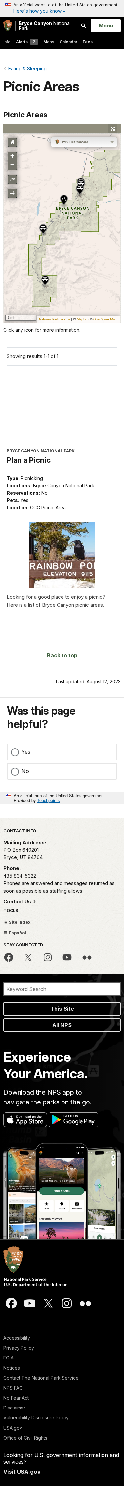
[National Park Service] (7, 26)
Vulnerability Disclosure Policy (36, 1417)
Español (17, 932)
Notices (11, 1368)
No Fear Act (16, 1398)
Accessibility (16, 1338)
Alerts (25, 41)
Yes (25, 751)
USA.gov (12, 1428)
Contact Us (17, 901)
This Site (62, 1008)
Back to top (62, 655)
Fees (88, 41)
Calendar (68, 41)
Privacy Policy (18, 1348)
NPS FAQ (13, 1388)
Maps (48, 41)
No (25, 771)
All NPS (62, 1025)
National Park (45, 26)
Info (7, 41)
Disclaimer (14, 1407)
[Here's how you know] (62, 8)
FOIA (8, 1357)
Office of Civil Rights (25, 1438)
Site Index (19, 922)
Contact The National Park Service (41, 1378)
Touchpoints (48, 800)
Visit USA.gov (22, 1471)
